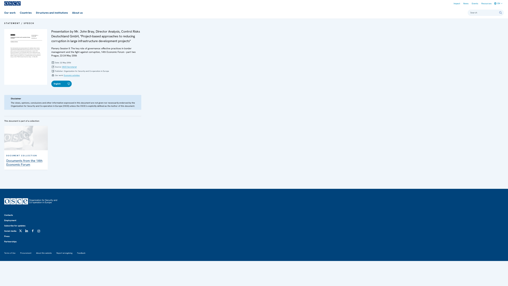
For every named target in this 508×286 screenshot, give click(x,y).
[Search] (500, 13)
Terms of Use (9, 253)
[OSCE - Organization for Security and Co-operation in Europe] (12, 3)
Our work (10, 12)
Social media (10, 231)
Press (7, 236)
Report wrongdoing (64, 253)
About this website (44, 253)
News (466, 3)
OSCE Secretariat (69, 67)
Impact (457, 3)
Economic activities (72, 75)
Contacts (8, 215)
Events (475, 3)
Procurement (25, 253)
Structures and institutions (52, 12)
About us (77, 12)
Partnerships (10, 241)
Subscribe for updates (15, 225)
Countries (26, 12)
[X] (20, 231)
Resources (486, 3)
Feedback (81, 253)
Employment (10, 220)
